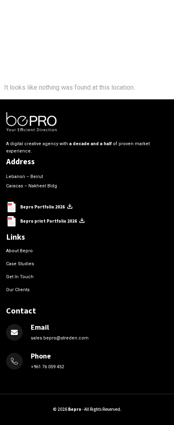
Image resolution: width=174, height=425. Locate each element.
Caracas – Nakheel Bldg (31, 186)
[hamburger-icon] (157, 23)
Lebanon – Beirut (24, 176)
